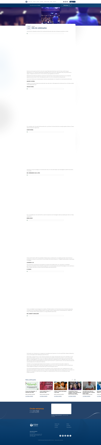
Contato (68, 425)
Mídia (51, 1)
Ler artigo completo (29, 396)
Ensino (38, 1)
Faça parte (72, 2)
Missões (41, 1)
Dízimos (54, 1)
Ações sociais (46, 1)
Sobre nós (30, 1)
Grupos (34, 1)
